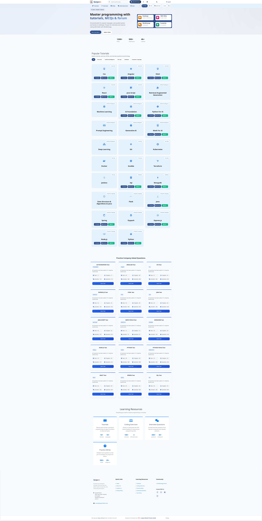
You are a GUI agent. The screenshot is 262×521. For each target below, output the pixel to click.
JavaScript (158, 5)
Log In (169, 2)
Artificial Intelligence (110, 59)
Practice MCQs (140, 488)
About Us (119, 486)
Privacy (167, 518)
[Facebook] (157, 492)
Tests (133, 6)
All (93, 59)
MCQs (113, 6)
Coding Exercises (141, 486)
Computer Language (137, 59)
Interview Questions (141, 490)
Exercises (105, 6)
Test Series (139, 493)
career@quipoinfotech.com (101, 503)
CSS (151, 5)
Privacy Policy (120, 490)
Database (126, 59)
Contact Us (119, 488)
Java (165, 5)
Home (118, 483)
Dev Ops (119, 59)
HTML (145, 5)
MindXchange (136, 2)
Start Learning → (95, 32)
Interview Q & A (124, 6)
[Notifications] (147, 1)
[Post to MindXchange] (143, 1)
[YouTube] (164, 492)
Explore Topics (107, 32)
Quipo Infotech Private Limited (148, 518)
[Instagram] (161, 492)
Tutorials (96, 6)
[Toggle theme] (156, 1)
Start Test (103, 283)
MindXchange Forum (162, 483)
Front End (99, 59)
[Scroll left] (139, 6)
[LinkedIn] (157, 496)
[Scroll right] (170, 6)
